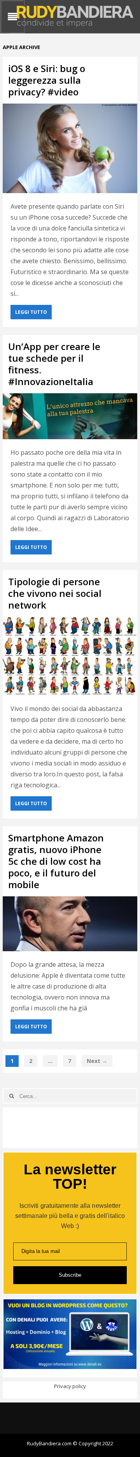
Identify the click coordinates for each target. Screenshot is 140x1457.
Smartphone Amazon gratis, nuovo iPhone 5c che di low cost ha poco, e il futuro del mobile (56, 861)
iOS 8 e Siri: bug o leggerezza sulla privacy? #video (46, 80)
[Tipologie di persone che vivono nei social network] (70, 656)
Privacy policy (70, 1386)
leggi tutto (31, 312)
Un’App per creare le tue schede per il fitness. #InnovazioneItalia (54, 364)
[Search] (11, 1096)
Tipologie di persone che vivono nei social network (55, 593)
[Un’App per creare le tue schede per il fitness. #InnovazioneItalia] (70, 416)
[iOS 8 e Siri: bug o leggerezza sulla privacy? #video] (70, 149)
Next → (97, 1061)
